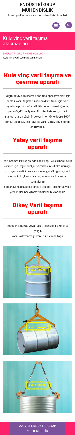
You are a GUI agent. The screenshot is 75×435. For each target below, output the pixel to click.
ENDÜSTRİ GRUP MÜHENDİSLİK (37, 7)
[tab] (56, 25)
